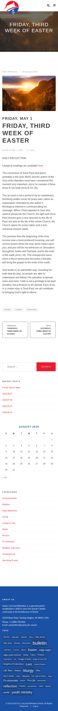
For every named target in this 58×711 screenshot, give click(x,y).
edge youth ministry (12, 655)
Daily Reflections (9, 72)
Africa (31, 637)
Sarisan (48, 686)
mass (18, 676)
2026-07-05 (7, 400)
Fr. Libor (30, 150)
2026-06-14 (7, 412)
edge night (45, 650)
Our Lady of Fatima (38, 676)
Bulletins (6, 504)
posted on (12, 150)
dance (23, 650)
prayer (22, 680)
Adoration (15, 637)
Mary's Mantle (8, 676)
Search (46, 367)
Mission (5, 535)
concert (16, 650)
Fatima (32, 655)
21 (44, 458)
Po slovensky (8, 541)
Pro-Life (31, 680)
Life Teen (7, 670)
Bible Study (7, 643)
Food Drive (7, 659)
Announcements (9, 498)
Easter (7, 309)
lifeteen (18, 670)
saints (41, 686)
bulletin (40, 643)
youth (6, 692)
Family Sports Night (11, 387)
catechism (7, 650)
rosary (22, 686)
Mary (38, 670)
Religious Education (11, 548)
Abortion (6, 637)
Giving (5, 517)
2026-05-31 (7, 406)
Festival (41, 655)
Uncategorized (8, 554)
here (40, 165)
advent (24, 637)
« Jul (4, 477)
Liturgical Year (8, 523)
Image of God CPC (40, 659)
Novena (25, 676)
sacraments (32, 686)
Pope (50, 676)
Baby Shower (40, 637)
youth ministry (22, 692)
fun (15, 659)
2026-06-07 (7, 394)
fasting (25, 655)
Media (5, 529)
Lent (29, 664)
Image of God (24, 659)
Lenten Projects (40, 664)
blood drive (26, 643)
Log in (35, 706)
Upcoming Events (30, 72)
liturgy (19, 309)
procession (41, 680)
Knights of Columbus (13, 664)
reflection (32, 309)
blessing (17, 643)
